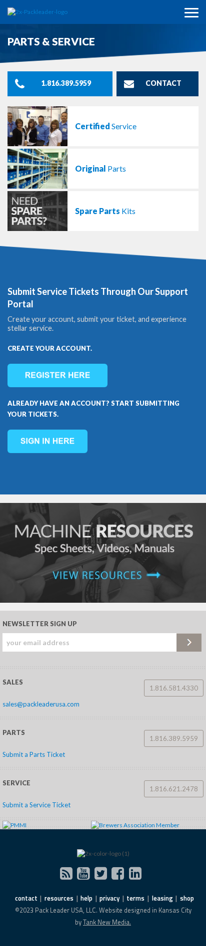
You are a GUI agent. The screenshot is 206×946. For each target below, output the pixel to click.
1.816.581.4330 (174, 688)
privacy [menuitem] (110, 898)
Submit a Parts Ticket (33, 754)
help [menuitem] (86, 898)
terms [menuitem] (135, 898)
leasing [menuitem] (162, 898)
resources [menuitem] (59, 898)
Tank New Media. (107, 922)
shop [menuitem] (187, 898)
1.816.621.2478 (174, 789)
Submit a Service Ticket (36, 805)
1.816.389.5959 (66, 83)
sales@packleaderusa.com (41, 704)
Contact (164, 83)
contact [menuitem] (26, 898)
